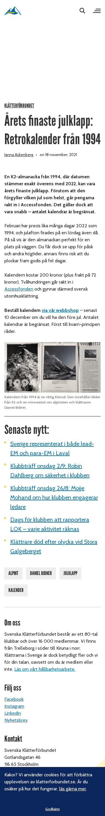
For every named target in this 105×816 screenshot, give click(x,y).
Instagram (14, 706)
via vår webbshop (60, 310)
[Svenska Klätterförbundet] (12, 11)
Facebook (14, 699)
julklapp (70, 573)
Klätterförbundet (19, 106)
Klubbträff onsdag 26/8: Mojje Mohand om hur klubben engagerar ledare (54, 497)
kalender (16, 590)
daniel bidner (41, 573)
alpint (13, 573)
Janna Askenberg (18, 154)
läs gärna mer (72, 788)
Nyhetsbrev (16, 720)
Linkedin (12, 713)
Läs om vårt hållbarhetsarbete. (44, 669)
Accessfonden (18, 289)
